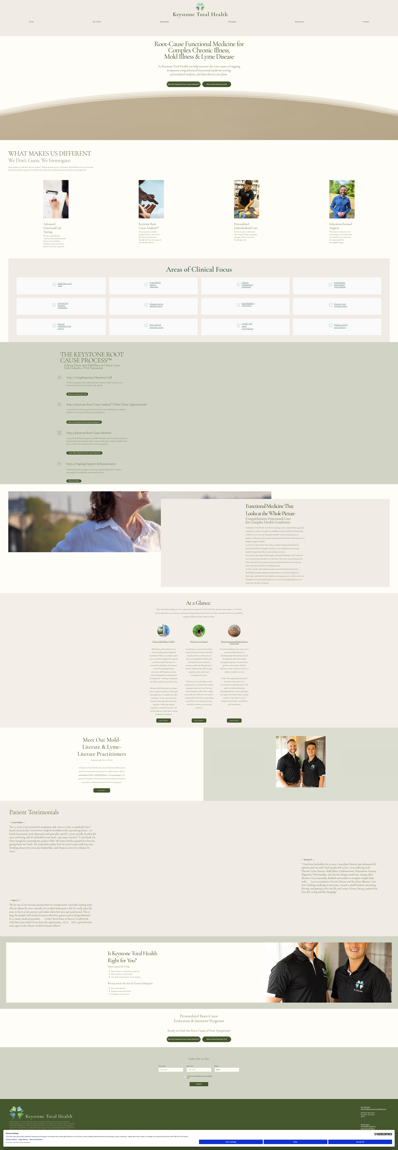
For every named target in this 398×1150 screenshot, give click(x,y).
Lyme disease (116, 775)
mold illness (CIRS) (86, 775)
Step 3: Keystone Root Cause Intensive (89, 433)
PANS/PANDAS (100, 775)
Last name (189, 1066)
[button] (97, 22)
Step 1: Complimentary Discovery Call (89, 377)
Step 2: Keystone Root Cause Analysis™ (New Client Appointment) (106, 404)
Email (216, 1066)
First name (162, 1066)
